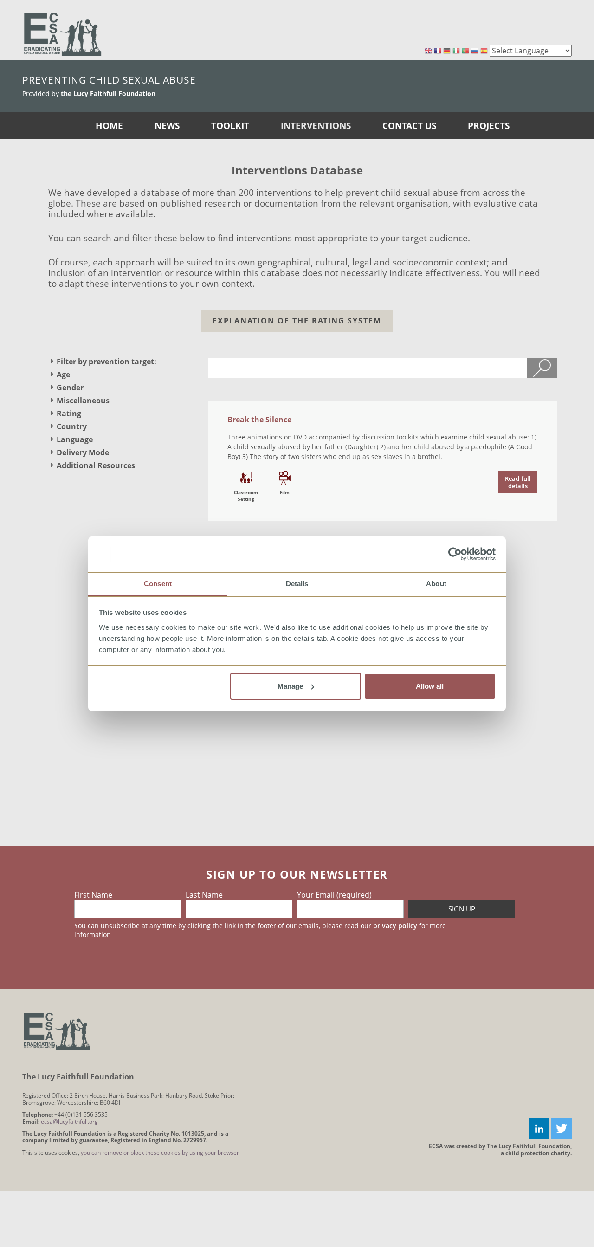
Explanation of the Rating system (297, 321)
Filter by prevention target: (106, 361)
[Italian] (456, 51)
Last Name (204, 894)
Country (72, 426)
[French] (437, 51)
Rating (69, 413)
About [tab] (436, 583)
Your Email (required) (334, 894)
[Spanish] (484, 51)
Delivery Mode (83, 452)
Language (75, 439)
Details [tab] (297, 583)
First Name (93, 894)
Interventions (316, 125)
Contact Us (409, 125)
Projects (489, 125)
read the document (517, 482)
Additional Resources (96, 465)
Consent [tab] (158, 583)
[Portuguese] (465, 51)
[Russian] (474, 51)
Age (63, 374)
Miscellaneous (83, 400)
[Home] (62, 34)
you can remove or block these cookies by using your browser (160, 1153)
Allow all (430, 686)
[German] (447, 51)
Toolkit (230, 125)
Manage (290, 686)
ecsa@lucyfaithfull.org (69, 1121)
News (167, 125)
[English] (428, 51)
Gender (70, 387)
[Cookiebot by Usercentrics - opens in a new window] (455, 554)
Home (109, 125)
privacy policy (395, 925)
